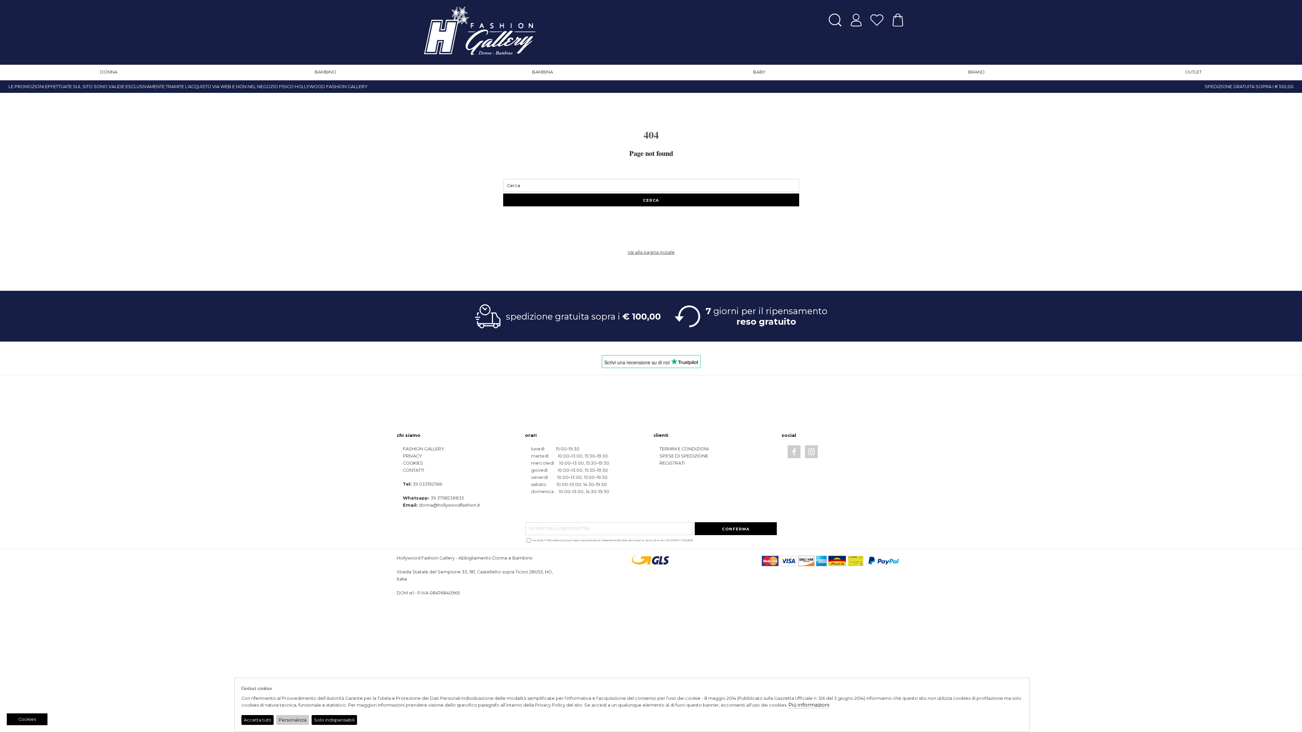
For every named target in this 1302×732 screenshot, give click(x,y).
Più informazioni (808, 705)
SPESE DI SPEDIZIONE (683, 456)
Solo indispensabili (334, 720)
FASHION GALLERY (423, 448)
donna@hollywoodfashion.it (449, 505)
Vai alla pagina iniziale (651, 252)
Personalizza (293, 720)
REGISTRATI (672, 463)
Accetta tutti (257, 720)
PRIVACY (412, 456)
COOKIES (413, 463)
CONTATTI (413, 470)
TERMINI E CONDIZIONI (684, 448)
